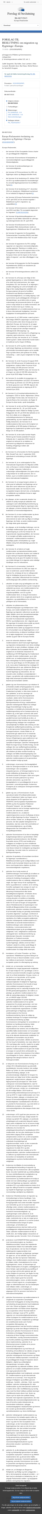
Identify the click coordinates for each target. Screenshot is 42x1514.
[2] (33, 193)
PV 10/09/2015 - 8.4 (15, 112)
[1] (11, 185)
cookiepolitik (15, 1510)
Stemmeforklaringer (14, 117)
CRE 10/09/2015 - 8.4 (15, 114)
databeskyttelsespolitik (33, 1507)
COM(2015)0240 (22, 212)
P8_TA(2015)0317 (14, 122)
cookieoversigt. (30, 1510)
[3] (16, 204)
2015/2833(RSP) (18, 83)
